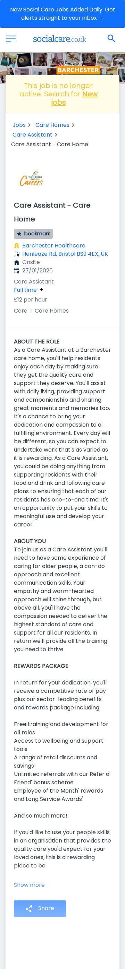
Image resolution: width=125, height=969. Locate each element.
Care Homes (52, 125)
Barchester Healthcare (53, 246)
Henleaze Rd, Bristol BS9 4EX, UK (65, 254)
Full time (25, 290)
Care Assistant (32, 135)
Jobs (19, 125)
